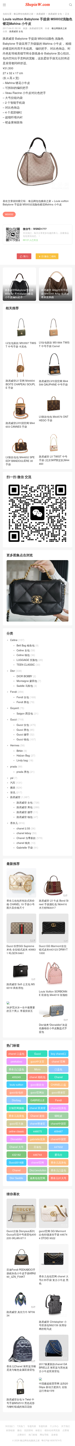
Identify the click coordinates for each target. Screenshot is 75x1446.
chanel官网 (37, 1162)
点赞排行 (21, 1434)
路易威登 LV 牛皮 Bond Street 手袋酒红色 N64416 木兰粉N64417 (53, 904)
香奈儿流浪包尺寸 (16, 1116)
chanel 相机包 (37, 1077)
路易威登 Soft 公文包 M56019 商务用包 (21, 986)
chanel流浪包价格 (58, 1108)
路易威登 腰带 (25, 812)
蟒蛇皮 (58, 1116)
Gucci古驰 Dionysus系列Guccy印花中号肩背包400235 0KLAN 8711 (21, 1234)
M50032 (9, 214)
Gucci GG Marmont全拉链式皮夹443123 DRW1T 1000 (53, 949)
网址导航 (44, 1434)
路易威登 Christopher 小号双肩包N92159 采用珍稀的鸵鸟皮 (53, 1325)
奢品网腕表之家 (59, 28)
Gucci (13, 719)
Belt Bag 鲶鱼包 (26, 645)
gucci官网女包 (37, 1093)
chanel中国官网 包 (58, 1139)
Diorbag (16, 1100)
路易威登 (40, 13)
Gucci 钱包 (23, 739)
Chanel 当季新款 (26, 838)
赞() (24, 256)
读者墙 (54, 1434)
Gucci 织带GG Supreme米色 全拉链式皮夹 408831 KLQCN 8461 (21, 949)
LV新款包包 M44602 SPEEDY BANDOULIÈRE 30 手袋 (20, 460)
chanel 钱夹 (23, 843)
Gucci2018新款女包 (16, 1163)
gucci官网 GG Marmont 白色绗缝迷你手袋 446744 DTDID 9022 (53, 1234)
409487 (58, 1131)
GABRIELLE (37, 1100)
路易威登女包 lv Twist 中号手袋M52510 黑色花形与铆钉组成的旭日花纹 (21, 1402)
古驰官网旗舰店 (16, 1108)
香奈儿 (14, 823)
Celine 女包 (23, 650)
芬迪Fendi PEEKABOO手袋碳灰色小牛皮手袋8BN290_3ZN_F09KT (21, 1273)
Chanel (58, 1077)
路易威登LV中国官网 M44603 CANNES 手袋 (20, 424)
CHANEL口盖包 (58, 1085)
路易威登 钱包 (25, 817)
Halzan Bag (23, 755)
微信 (19, 1430)
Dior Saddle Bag (16, 1178)
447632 (58, 1147)
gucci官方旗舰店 (16, 1124)
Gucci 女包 (23, 725)
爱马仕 (58, 1154)
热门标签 (33, 1434)
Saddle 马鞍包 (25, 686)
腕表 (12, 787)
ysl (11, 778)
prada (13, 766)
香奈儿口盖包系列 (58, 1170)
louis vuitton (16, 1084)
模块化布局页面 (52, 1430)
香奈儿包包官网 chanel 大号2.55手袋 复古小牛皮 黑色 (53, 1279)
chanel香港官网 (37, 1124)
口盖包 (58, 1069)
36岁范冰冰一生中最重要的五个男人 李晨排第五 (21, 1009)
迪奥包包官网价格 (37, 1178)
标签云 (38, 1430)
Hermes (14, 745)
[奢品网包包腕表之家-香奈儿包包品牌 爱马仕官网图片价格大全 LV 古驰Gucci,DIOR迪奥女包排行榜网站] (37, 4)
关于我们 (65, 1426)
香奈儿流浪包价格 (58, 1163)
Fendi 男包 (23, 702)
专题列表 (31, 1426)
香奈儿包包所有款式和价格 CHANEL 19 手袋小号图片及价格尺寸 (21, 904)
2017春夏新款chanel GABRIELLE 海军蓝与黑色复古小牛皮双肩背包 (53, 1367)
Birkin (20, 750)
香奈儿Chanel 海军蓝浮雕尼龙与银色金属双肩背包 (21, 1367)
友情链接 (10, 1430)
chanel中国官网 (58, 1124)
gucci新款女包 (37, 1085)
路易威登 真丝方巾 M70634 (21, 1313)
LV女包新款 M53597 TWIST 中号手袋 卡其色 (21, 344)
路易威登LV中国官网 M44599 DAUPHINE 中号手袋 (53, 382)
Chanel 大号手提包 (16, 1147)
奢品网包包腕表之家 (23, 13)
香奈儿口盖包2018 (16, 1069)
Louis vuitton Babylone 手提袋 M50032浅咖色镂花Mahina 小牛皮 (36, 202)
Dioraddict (16, 1139)
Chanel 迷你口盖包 (37, 1116)
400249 (16, 1077)
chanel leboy (24, 833)
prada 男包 (23, 771)
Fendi (13, 692)
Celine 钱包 (23, 655)
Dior (12, 671)
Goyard (14, 708)
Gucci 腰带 (23, 734)
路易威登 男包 (25, 807)
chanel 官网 (58, 1061)
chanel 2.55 (23, 828)
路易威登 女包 (55, 13)
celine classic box (16, 1132)
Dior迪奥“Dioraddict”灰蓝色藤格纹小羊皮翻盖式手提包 (53, 1028)
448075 (37, 1131)
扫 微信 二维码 (47, 256)
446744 (37, 1154)
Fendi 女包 (23, 697)
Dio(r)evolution (37, 1170)
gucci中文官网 (37, 1062)
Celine (13, 640)
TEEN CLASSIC (26, 664)
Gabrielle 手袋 (25, 847)
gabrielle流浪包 (37, 1139)
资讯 (12, 792)
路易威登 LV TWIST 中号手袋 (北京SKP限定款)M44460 (54, 460)
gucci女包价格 (16, 1093)
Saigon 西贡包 (25, 713)
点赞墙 (65, 1430)
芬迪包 (37, 1147)
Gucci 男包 (23, 730)
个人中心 (54, 1426)
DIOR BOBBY (24, 676)
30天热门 (9, 1426)
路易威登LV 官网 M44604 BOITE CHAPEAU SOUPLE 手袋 (20, 384)
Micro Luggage (37, 1069)
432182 (16, 1154)
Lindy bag (22, 760)
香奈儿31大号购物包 (58, 1178)
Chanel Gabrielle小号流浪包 (16, 1170)
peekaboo (16, 1061)
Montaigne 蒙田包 (27, 681)
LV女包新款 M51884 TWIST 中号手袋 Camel (54, 344)
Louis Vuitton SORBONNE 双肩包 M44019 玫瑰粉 (53, 993)
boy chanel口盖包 (58, 1054)
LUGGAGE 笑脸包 (27, 660)
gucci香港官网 (58, 1093)
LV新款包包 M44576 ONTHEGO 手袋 (53, 418)
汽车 (12, 782)
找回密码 (28, 1430)
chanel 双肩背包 (37, 1108)
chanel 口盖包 (16, 1053)
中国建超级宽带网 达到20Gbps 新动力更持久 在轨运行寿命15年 (53, 1387)
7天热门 (21, 1426)
